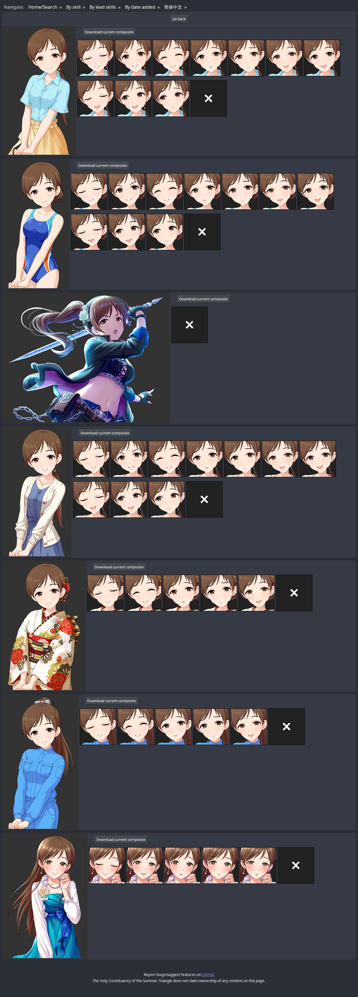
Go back (179, 18)
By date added (140, 7)
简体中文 (173, 7)
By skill (73, 7)
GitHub (208, 974)
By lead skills (103, 7)
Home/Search (42, 7)
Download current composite (109, 31)
